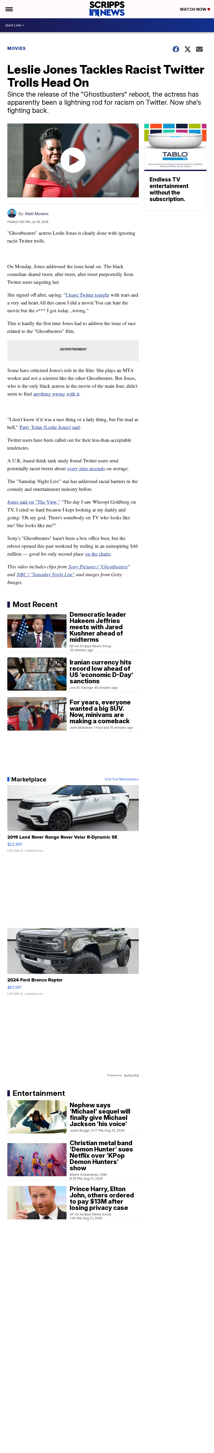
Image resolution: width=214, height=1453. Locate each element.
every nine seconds (86, 468)
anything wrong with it (56, 393)
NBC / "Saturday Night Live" (46, 574)
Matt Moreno (37, 213)
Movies (16, 48)
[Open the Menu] (9, 9)
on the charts (97, 553)
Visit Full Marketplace (122, 779)
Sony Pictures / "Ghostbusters (98, 566)
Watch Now (193, 9)
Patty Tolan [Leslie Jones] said (50, 427)
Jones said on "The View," (33, 501)
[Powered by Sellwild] (131, 1075)
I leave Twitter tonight (87, 294)
